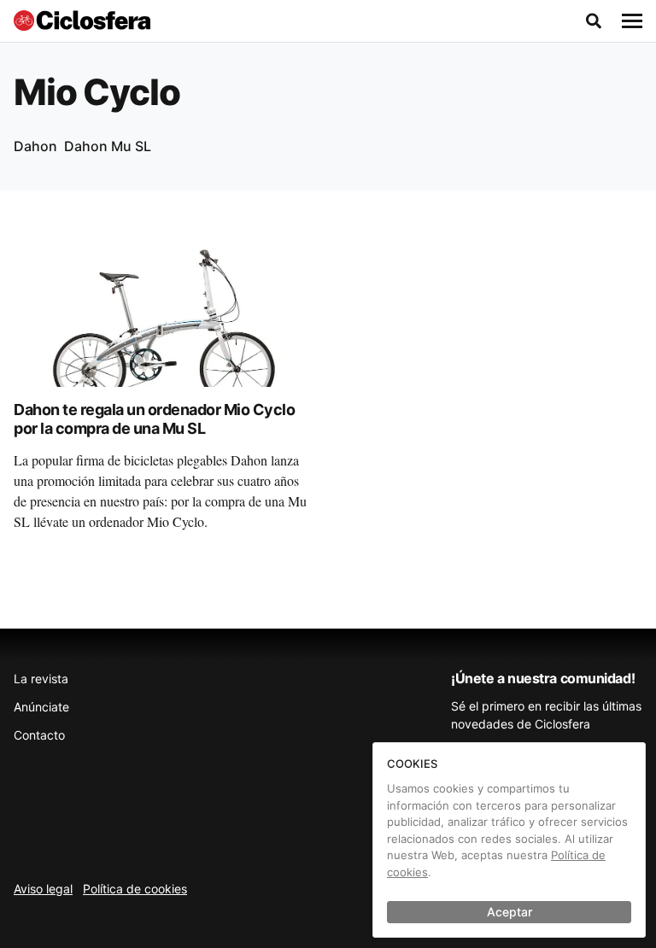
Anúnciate (41, 706)
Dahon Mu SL (107, 146)
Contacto (39, 735)
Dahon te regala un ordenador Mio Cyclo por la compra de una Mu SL (154, 419)
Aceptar (509, 911)
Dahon (35, 146)
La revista (41, 678)
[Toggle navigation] (632, 21)
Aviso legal (43, 888)
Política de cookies (135, 888)
